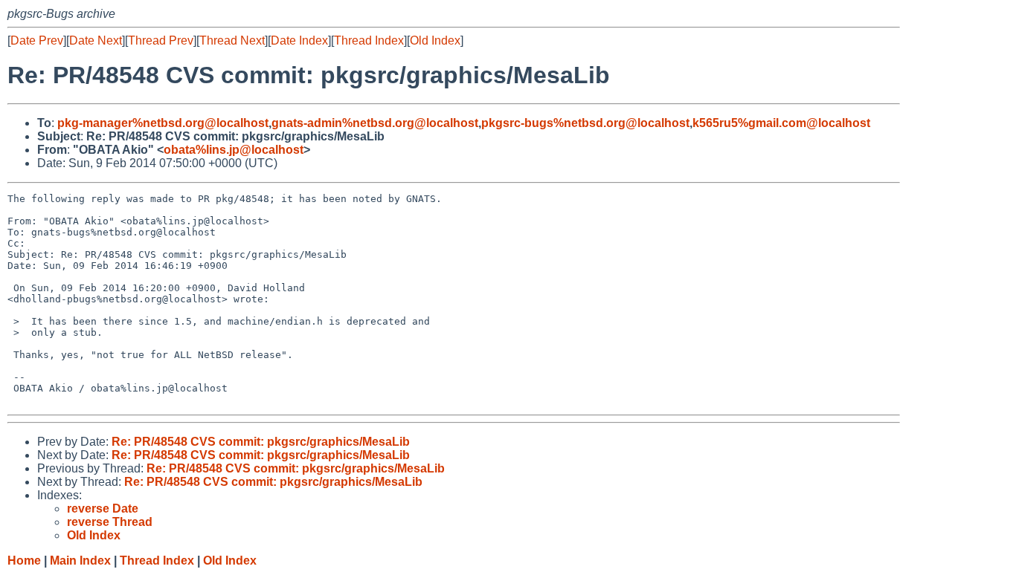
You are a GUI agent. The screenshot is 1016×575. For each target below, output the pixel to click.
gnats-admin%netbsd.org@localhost (374, 123)
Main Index (80, 560)
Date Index (299, 40)
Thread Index (369, 40)
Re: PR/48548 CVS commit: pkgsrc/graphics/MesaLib (261, 441)
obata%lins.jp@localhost (233, 149)
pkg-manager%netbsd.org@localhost (163, 123)
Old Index (435, 40)
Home (24, 560)
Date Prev (36, 40)
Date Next (95, 40)
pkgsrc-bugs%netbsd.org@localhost (585, 123)
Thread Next (232, 40)
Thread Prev (160, 40)
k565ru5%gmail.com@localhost (781, 123)
